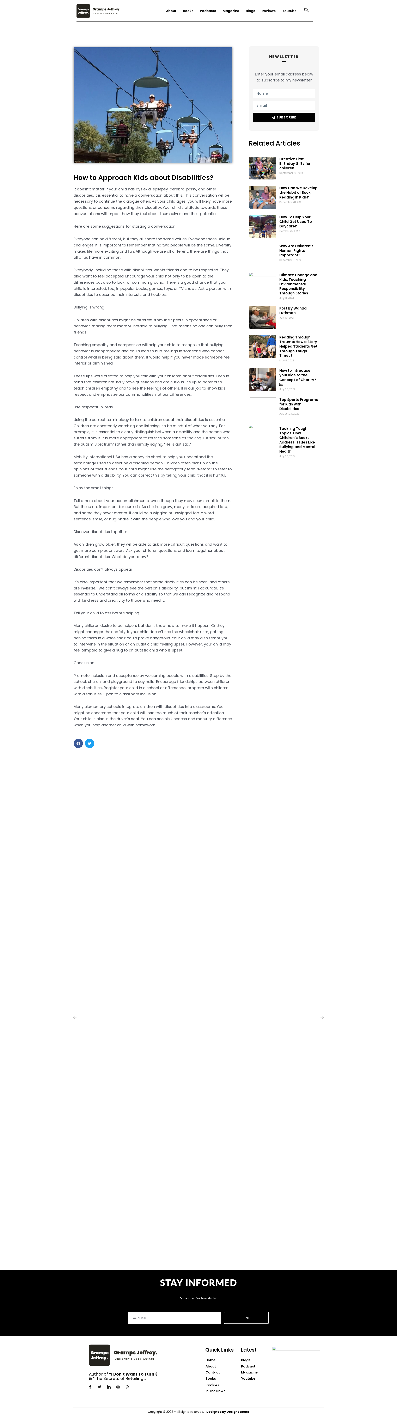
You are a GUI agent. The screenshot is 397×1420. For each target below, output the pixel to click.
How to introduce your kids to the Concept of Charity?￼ (297, 377)
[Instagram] (118, 1387)
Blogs (250, 10)
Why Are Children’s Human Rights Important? (296, 251)
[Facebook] (90, 1387)
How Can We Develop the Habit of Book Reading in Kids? (298, 192)
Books (188, 10)
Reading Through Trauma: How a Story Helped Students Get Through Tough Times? (298, 346)
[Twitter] (99, 1387)
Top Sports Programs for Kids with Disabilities (298, 404)
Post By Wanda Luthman (293, 310)
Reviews (269, 10)
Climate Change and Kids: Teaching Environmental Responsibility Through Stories (298, 284)
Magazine (231, 10)
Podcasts (208, 10)
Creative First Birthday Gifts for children (295, 164)
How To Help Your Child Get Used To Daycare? (295, 222)
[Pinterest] (127, 1387)
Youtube (289, 10)
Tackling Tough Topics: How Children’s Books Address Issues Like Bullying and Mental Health (297, 440)
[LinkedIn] (109, 1387)
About (171, 10)
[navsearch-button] (307, 11)
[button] (78, 743)
